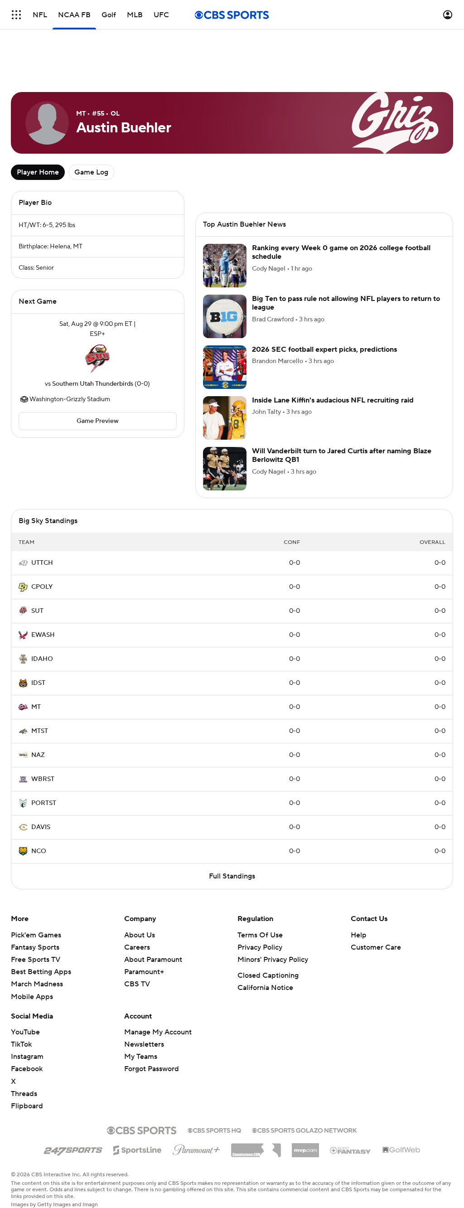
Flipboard (27, 1106)
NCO (38, 851)
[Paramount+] (196, 1148)
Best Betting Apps (41, 971)
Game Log (91, 172)
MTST (39, 731)
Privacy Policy (259, 947)
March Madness (37, 984)
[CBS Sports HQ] (214, 1129)
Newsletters (144, 1044)
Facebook (27, 1068)
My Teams (140, 1056)
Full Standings (232, 876)
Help (359, 935)
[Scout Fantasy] (351, 1150)
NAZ (38, 755)
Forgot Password (151, 1068)
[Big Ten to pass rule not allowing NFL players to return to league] (224, 316)
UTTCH (42, 563)
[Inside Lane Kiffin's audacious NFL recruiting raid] (224, 418)
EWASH (43, 635)
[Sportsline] (137, 1148)
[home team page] (97, 359)
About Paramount (153, 959)
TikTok (21, 1044)
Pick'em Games (36, 935)
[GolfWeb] (401, 1150)
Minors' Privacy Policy (272, 959)
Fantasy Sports (35, 947)
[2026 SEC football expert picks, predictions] (224, 367)
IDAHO (42, 659)
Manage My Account (158, 1032)
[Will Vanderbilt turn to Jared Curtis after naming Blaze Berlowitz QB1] (224, 468)
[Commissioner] (256, 1146)
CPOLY (42, 587)
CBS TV (137, 984)
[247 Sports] (73, 1148)
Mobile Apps (32, 996)
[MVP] (305, 1146)
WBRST (42, 779)
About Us (139, 935)
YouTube (25, 1032)
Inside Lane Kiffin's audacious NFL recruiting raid (333, 400)
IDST (38, 683)
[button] (16, 14)
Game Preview (98, 421)
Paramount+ (144, 971)
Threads (24, 1093)
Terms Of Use (260, 935)
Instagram (27, 1056)
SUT (37, 611)
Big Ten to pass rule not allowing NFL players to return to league (346, 303)
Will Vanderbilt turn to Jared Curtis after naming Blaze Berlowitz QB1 (341, 455)
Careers (137, 947)
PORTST (43, 803)
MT (36, 707)
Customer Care (376, 947)
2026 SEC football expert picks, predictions (324, 349)
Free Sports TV (35, 959)
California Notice (265, 987)
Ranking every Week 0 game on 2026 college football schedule (341, 252)
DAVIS (40, 827)
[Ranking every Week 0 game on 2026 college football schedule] (224, 265)
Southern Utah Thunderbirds (92, 384)
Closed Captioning (268, 975)
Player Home (38, 172)
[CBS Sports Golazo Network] (304, 1129)
